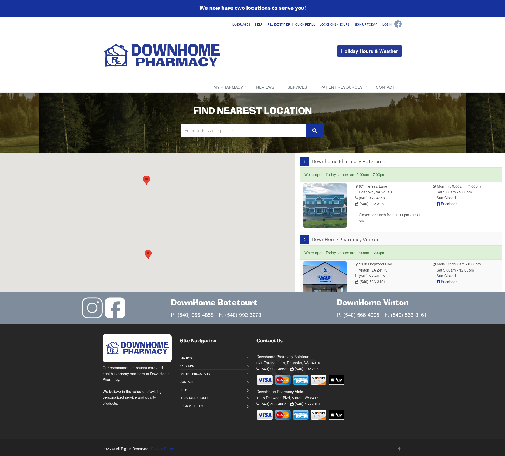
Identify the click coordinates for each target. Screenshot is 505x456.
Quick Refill (305, 24)
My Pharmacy (228, 87)
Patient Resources (341, 87)
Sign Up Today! (365, 24)
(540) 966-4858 (372, 197)
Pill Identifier (278, 24)
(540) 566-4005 (372, 275)
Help (258, 24)
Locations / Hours (334, 24)
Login (387, 24)
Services (297, 87)
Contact (385, 87)
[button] (146, 180)
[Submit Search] (315, 130)
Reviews (265, 87)
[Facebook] (398, 24)
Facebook (448, 203)
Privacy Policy (191, 406)
